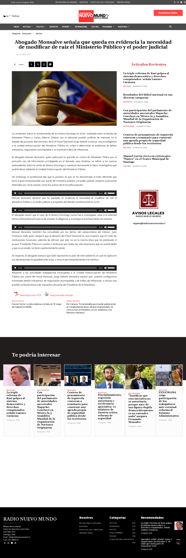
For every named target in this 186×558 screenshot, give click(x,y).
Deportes (127, 102)
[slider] (111, 192)
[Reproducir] (15, 193)
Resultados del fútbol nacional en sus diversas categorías (148, 96)
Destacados (26, 33)
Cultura (127, 166)
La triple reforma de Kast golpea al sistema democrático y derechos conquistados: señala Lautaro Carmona (146, 78)
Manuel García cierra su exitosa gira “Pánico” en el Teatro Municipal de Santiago (146, 159)
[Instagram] (178, 2)
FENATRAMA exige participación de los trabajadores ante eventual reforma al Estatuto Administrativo (169, 404)
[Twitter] (174, 2)
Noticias (39, 33)
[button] (170, 27)
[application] (64, 193)
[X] (37, 64)
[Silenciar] (105, 193)
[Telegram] (181, 2)
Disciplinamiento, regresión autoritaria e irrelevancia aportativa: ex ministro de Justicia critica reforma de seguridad (110, 406)
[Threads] (15, 543)
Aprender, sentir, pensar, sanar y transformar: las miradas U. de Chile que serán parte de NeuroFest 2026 (156, 542)
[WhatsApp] (44, 64)
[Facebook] (31, 64)
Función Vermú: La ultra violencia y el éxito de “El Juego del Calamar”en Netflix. (36, 305)
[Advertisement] (93, 455)
